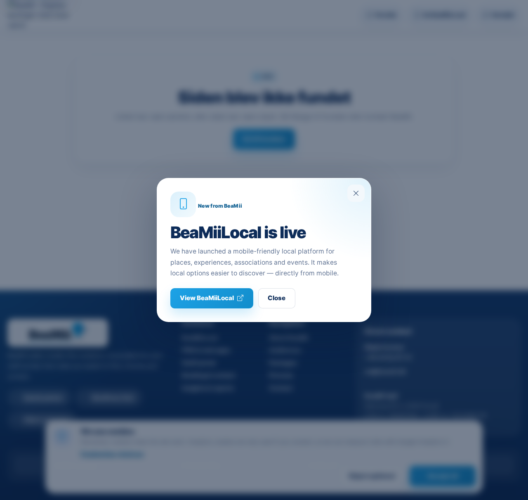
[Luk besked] (356, 193)
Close (276, 298)
